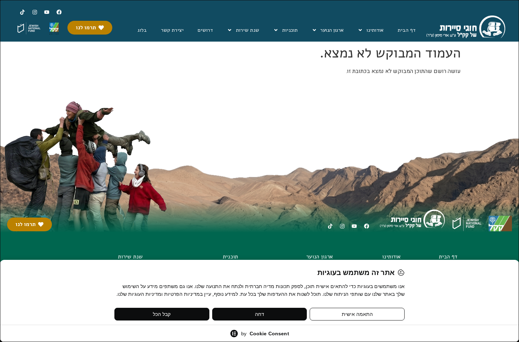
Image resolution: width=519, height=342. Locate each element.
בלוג (142, 29)
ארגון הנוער (332, 29)
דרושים (205, 29)
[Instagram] (34, 12)
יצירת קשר (172, 29)
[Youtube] (47, 12)
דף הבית (407, 29)
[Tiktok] (22, 12)
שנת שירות (247, 29)
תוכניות (290, 29)
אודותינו (374, 29)
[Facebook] (59, 12)
